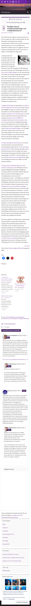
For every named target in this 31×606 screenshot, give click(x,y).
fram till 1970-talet (15, 107)
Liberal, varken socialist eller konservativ (13, 557)
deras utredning (24, 147)
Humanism (5, 531)
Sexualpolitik (6, 544)
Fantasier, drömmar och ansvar (11, 554)
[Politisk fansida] (7, 1)
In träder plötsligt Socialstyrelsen (11, 143)
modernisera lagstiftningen (13, 128)
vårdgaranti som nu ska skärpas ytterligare (13, 186)
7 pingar (6, 327)
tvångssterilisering (24, 318)
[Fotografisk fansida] (18, 1)
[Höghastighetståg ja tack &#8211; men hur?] (8, 303)
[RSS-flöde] (2, 1)
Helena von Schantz (11, 335)
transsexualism (14, 318)
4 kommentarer (9, 324)
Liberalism (5, 537)
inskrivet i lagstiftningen (10, 72)
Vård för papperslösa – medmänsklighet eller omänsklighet (20, 285)
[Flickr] (13, 1)
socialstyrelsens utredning (9, 238)
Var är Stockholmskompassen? (15, 22)
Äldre (11, 32)
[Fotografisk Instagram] (16, 1)
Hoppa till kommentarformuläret (10, 330)
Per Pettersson (5, 12)
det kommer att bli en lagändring (15, 157)
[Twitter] (5, 1)
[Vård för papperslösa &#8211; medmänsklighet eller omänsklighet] (20, 279)
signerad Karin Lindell (7, 149)
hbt (4, 317)
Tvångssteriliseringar (7, 105)
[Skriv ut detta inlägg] (28, 33)
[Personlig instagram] (10, 1)
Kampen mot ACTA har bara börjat (12, 561)
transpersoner (5, 318)
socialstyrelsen (20, 317)
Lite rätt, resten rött (16, 19)
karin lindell (9, 317)
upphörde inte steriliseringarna (16, 114)
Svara (7, 337)
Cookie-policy (11, 599)
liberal (14, 317)
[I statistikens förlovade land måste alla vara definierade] (8, 285)
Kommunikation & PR (8, 534)
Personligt (5, 540)
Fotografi (5, 527)
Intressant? (27, 246)
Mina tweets (6, 570)
